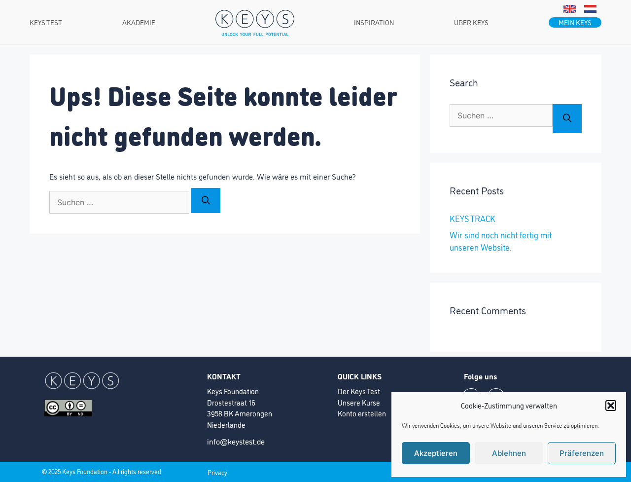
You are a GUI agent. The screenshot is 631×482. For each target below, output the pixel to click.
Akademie (138, 22)
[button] (611, 405)
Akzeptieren (435, 453)
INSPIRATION (374, 22)
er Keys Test (361, 391)
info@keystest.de (236, 441)
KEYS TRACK (472, 218)
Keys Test (46, 22)
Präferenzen (582, 453)
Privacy (217, 472)
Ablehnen (509, 453)
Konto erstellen (362, 413)
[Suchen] (205, 200)
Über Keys (471, 22)
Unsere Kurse (359, 402)
